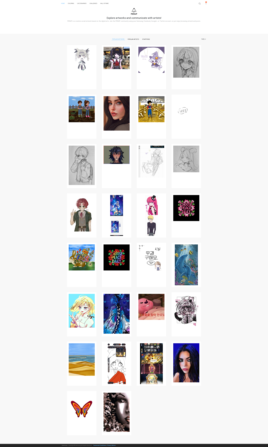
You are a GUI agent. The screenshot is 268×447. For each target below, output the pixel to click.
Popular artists (133, 39)
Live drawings (81, 3)
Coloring (71, 3)
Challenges (93, 3)
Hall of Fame (104, 3)
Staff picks (146, 39)
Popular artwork (118, 39)
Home (63, 3)
